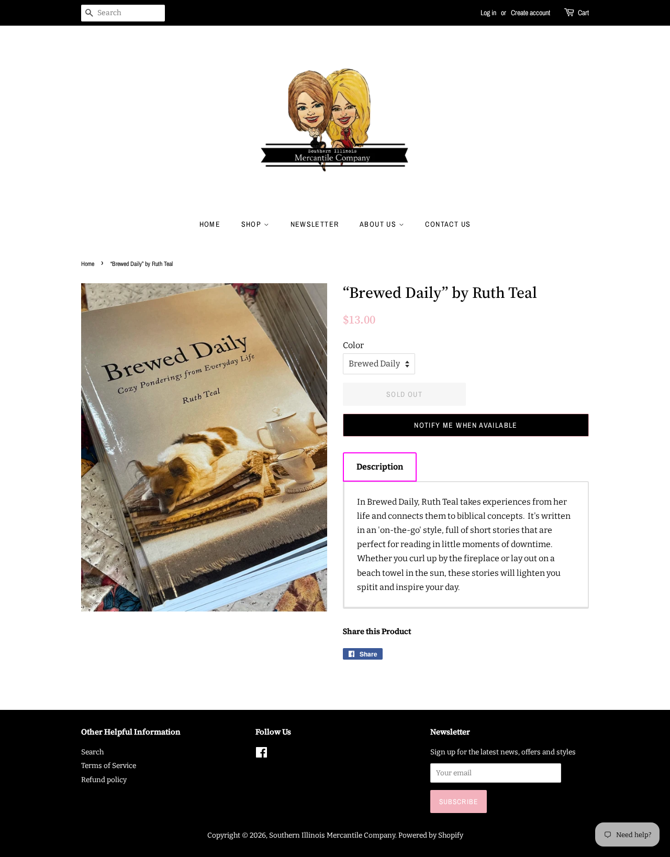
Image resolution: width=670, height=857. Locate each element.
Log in (488, 12)
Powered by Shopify (430, 835)
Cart (583, 12)
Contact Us (448, 224)
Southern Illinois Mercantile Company (332, 835)
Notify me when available (466, 425)
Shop (252, 224)
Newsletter (315, 224)
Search (92, 752)
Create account (530, 12)
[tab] (380, 466)
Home (210, 224)
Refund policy (104, 779)
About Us (379, 224)
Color (353, 345)
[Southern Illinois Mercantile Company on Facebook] (261, 754)
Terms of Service (108, 765)
